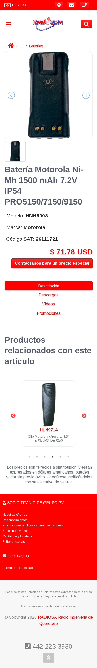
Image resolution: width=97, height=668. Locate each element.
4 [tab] (52, 456)
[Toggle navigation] (10, 24)
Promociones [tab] (49, 313)
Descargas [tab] (48, 295)
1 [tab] (29, 456)
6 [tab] (68, 456)
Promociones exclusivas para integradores (33, 525)
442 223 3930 (51, 646)
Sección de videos (15, 531)
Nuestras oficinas (15, 514)
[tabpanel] (48, 416)
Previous (13, 416)
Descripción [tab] (48, 286)
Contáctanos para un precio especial (52, 263)
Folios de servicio (15, 542)
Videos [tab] (48, 304)
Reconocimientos (15, 520)
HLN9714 (48, 430)
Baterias (36, 46)
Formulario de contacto (19, 568)
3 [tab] (44, 456)
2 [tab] (37, 456)
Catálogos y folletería (17, 536)
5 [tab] (60, 456)
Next (84, 416)
